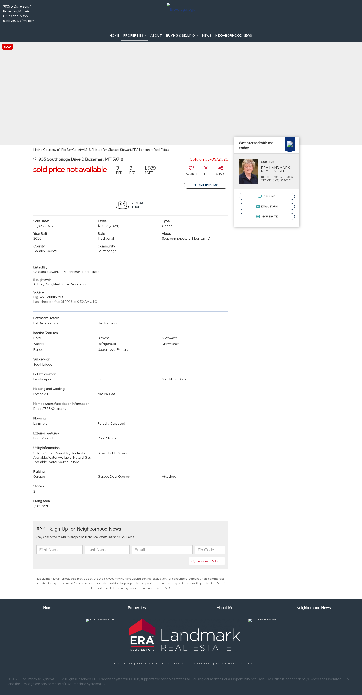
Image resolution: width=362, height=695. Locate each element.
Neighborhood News (233, 35)
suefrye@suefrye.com (19, 21)
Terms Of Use (121, 663)
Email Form (269, 206)
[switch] (191, 172)
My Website (269, 216)
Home (114, 35)
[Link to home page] (181, 9)
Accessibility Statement (190, 663)
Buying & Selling (182, 37)
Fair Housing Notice (234, 663)
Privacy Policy (150, 663)
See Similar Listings (206, 185)
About (156, 35)
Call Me (269, 196)
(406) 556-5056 (15, 16)
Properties (135, 37)
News (206, 35)
